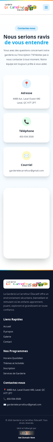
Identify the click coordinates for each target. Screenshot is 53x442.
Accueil (7, 326)
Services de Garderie (14, 373)
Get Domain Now (26, 438)
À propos (8, 331)
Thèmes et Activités (13, 363)
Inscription (9, 368)
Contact (7, 341)
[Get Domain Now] (26, 432)
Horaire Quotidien (13, 358)
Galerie (7, 336)
